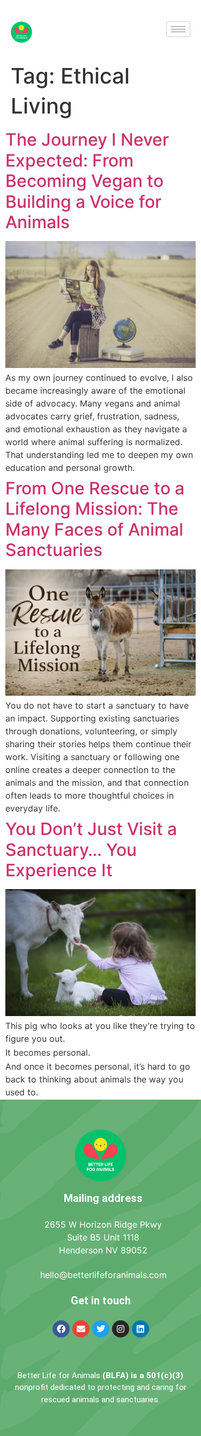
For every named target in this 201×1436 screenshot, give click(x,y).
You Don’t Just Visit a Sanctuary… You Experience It (91, 849)
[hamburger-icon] (178, 29)
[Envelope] (81, 1328)
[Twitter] (100, 1328)
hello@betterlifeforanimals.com (103, 1274)
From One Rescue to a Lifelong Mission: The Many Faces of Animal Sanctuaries (94, 519)
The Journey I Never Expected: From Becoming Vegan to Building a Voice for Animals (87, 180)
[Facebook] (61, 1328)
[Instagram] (120, 1328)
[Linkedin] (140, 1328)
